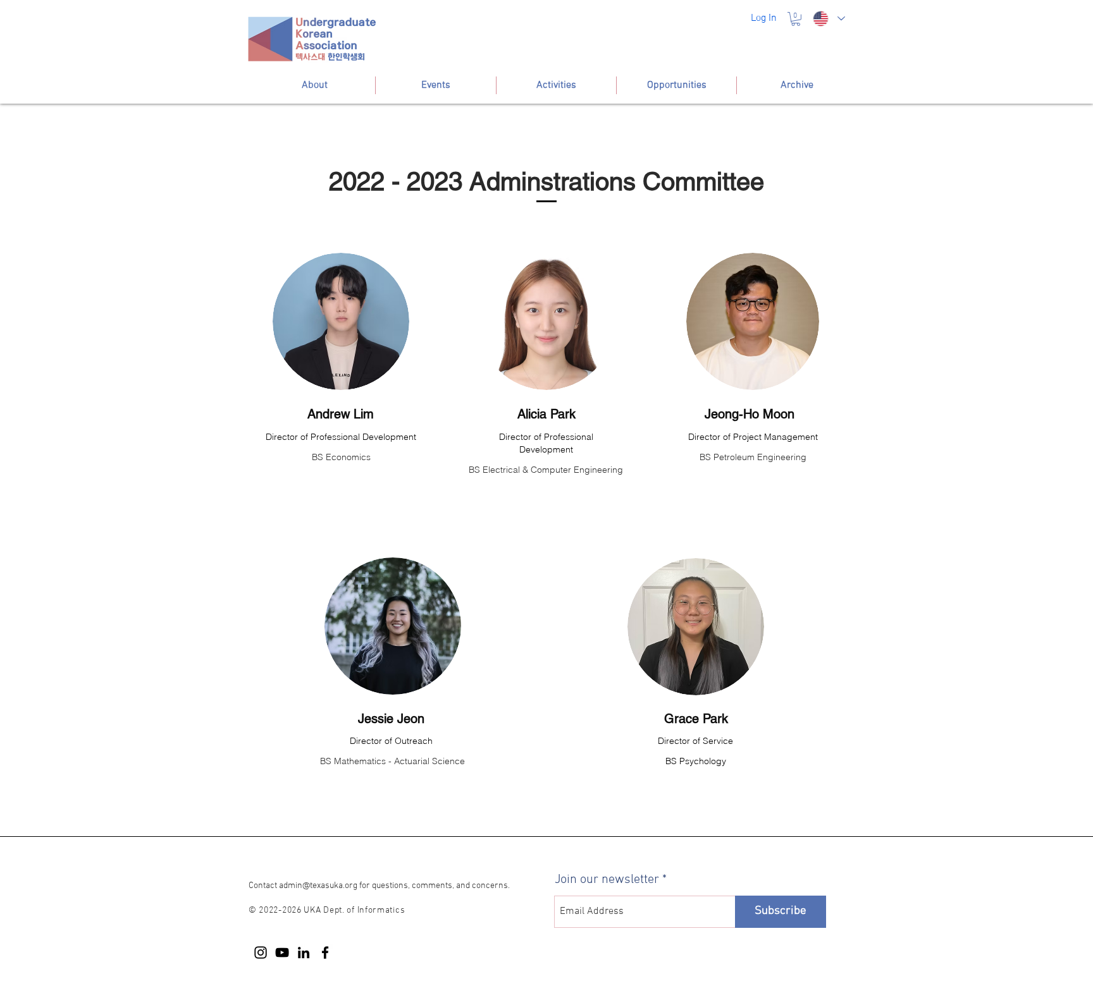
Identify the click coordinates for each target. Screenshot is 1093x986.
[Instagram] (260, 952)
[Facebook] (325, 952)
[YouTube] (282, 952)
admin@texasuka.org (318, 885)
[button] (795, 19)
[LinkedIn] (303, 952)
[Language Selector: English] (828, 19)
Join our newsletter (607, 879)
